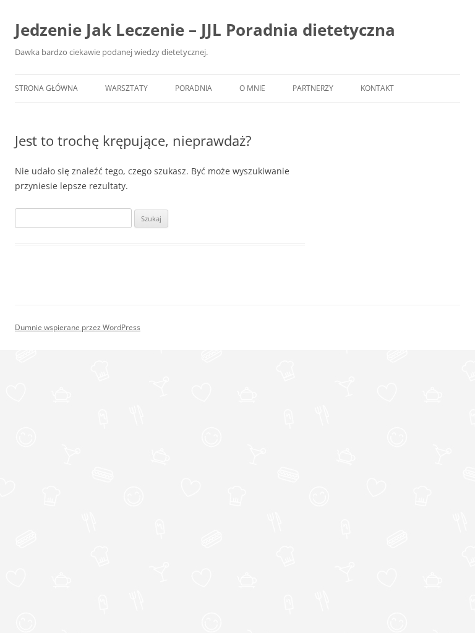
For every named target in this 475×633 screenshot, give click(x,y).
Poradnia (193, 88)
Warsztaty (126, 88)
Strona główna (46, 88)
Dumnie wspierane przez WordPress (77, 327)
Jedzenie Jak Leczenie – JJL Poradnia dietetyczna (205, 30)
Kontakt (377, 88)
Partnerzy (313, 88)
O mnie (252, 88)
